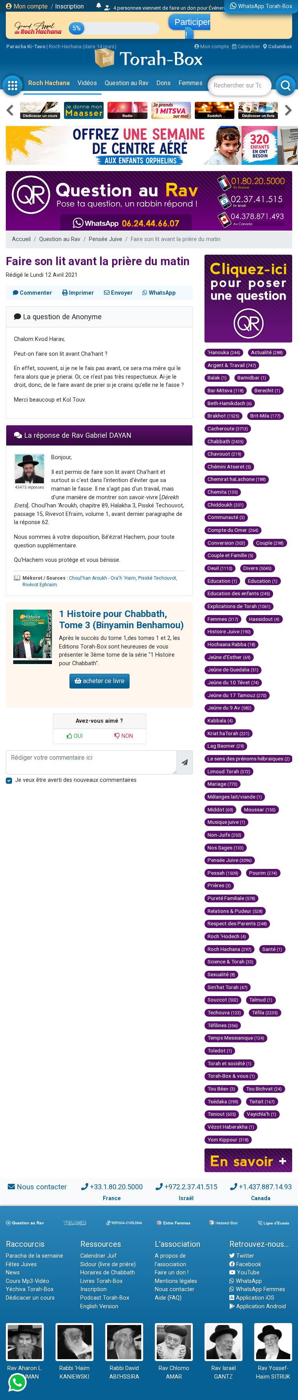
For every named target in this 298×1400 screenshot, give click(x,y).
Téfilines (223, 1025)
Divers (257, 568)
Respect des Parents (237, 923)
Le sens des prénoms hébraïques (249, 758)
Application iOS (254, 1298)
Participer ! (192, 28)
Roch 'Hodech (227, 936)
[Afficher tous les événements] (98, 6)
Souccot (223, 999)
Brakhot (223, 415)
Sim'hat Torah (228, 987)
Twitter (244, 1256)
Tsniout (222, 1114)
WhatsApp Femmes (259, 1289)
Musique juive (226, 822)
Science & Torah (230, 961)
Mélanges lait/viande (235, 797)
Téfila (265, 1012)
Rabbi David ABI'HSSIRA (124, 1372)
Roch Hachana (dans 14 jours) (82, 46)
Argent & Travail (232, 365)
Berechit (267, 390)
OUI (77, 736)
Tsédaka (223, 1101)
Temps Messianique (236, 1038)
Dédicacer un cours (30, 1298)
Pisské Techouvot (157, 578)
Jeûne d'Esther (229, 657)
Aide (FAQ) (168, 1298)
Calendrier (248, 46)
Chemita (223, 492)
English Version (99, 1306)
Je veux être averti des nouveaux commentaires (76, 780)
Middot (220, 809)
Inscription (69, 6)
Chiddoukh (226, 505)
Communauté (226, 517)
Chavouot (224, 454)
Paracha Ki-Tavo (25, 46)
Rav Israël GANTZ (223, 1372)
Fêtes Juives (21, 1264)
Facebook (248, 1264)
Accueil (21, 239)
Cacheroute (228, 428)
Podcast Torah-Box (104, 1298)
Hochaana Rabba (231, 644)
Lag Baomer (226, 746)
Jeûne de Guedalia (233, 669)
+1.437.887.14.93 (265, 1187)
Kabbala (220, 720)
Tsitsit (262, 1101)
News (13, 1272)
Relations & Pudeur (235, 911)
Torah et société (229, 1063)
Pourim (263, 873)
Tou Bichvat (264, 1088)
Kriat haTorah (228, 733)
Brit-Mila (265, 415)
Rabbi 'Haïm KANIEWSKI (74, 1372)
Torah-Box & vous (231, 1076)
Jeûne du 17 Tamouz (237, 695)
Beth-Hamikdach (230, 403)
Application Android (260, 1306)
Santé (272, 949)
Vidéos (87, 83)
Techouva (224, 1012)
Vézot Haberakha (231, 1127)
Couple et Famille (230, 555)
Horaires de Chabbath (107, 1272)
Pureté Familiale (231, 898)
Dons (163, 83)
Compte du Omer (233, 530)
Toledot (220, 1050)
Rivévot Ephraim (40, 584)
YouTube (248, 1272)
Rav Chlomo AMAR (174, 1372)
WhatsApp (248, 1281)
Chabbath (226, 441)
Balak (217, 377)
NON (126, 736)
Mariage (222, 784)
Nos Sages (226, 847)
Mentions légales (176, 1281)
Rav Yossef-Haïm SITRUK (273, 1372)
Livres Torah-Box (101, 1281)
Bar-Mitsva (226, 390)
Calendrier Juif (98, 1256)
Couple (270, 543)
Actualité (267, 352)
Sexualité (221, 974)
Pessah (223, 873)
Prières (219, 885)
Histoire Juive (229, 631)
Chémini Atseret (229, 466)
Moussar (259, 809)
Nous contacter (42, 1187)
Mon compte (30, 6)
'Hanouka (224, 352)
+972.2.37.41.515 (191, 1187)
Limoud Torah (229, 771)
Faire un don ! (172, 1272)
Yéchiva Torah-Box (30, 1289)
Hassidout (264, 619)
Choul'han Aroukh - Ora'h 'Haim (102, 578)
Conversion (226, 543)
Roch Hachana (49, 83)
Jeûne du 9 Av (229, 707)
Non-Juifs (224, 835)
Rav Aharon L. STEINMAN (24, 1372)
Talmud (260, 999)
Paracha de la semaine (34, 1256)
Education (222, 581)
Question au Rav (127, 83)
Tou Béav (221, 1088)
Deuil (220, 568)
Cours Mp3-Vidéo (27, 1281)
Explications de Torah (239, 606)
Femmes (190, 83)
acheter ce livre (103, 681)
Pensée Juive (105, 239)
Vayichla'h (261, 1114)
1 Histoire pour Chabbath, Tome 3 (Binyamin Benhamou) (121, 619)
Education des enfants (239, 593)
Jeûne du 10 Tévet (233, 682)
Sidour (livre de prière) (108, 1264)
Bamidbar (251, 377)
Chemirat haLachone (237, 479)
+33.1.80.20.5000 (116, 1187)
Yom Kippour (228, 1139)
